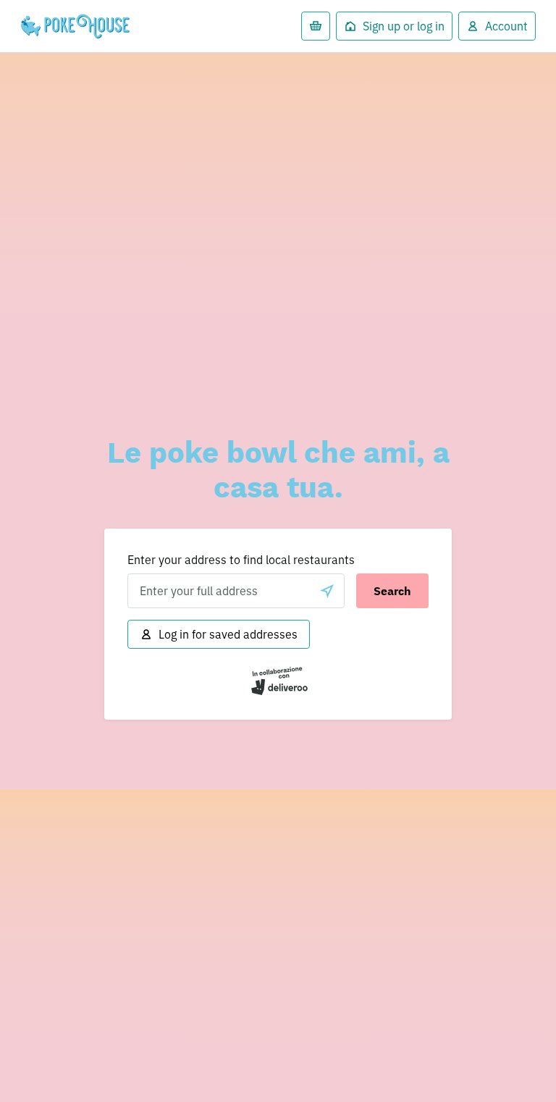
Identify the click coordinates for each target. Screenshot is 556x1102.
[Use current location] (327, 590)
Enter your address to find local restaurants (241, 559)
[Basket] (315, 26)
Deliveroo (78, 26)
